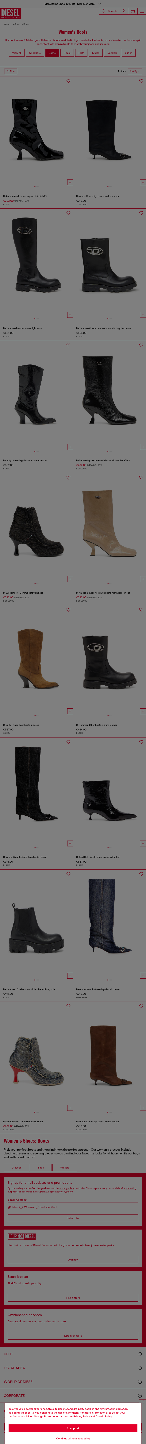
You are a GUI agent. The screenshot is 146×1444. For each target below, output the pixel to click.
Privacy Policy (81, 1416)
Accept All (73, 1428)
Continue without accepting (73, 1438)
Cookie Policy (104, 1416)
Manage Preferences (46, 1416)
